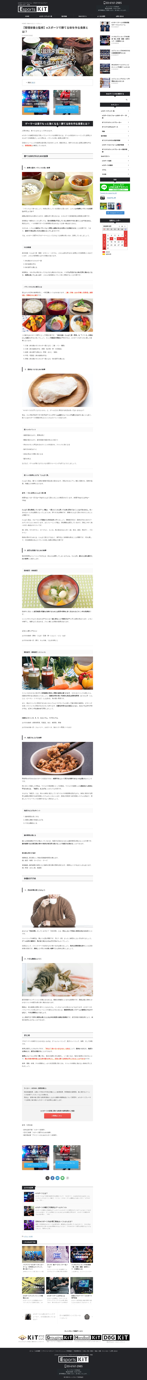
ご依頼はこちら (56, 1116)
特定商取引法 (77, 1351)
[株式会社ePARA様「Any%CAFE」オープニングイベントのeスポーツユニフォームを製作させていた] (111, 206)
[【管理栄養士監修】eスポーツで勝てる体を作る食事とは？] (58, 1178)
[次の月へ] (126, 226)
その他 (30, 1236)
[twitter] (48, 1178)
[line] (62, 1178)
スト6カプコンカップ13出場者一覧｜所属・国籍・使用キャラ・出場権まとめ (81, 1267)
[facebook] (52, 1178)
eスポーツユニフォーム (35, 110)
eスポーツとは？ (42, 1193)
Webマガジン (83, 16)
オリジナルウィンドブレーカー (66, 109)
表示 (33, 82)
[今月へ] (122, 226)
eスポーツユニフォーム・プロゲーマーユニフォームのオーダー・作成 (73, 1355)
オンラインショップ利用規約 (64, 1351)
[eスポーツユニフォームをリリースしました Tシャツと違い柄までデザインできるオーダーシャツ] (119, 206)
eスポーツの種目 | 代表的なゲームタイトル (51, 1207)
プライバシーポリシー (48, 1351)
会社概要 (37, 1351)
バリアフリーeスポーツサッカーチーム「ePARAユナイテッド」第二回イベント (33, 1267)
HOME (27, 16)
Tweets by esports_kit (108, 193)
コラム (26, 1236)
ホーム (31, 1351)
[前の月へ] (118, 226)
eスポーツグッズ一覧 (45, 16)
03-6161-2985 (113, 2)
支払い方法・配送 (88, 1351)
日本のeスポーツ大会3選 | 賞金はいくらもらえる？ (54, 1221)
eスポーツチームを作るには (56, 1296)
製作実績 (64, 16)
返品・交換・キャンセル (101, 1351)
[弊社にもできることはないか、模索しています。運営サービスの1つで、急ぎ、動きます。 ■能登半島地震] (103, 206)
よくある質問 (101, 16)
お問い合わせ (120, 16)
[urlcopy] (68, 1178)
